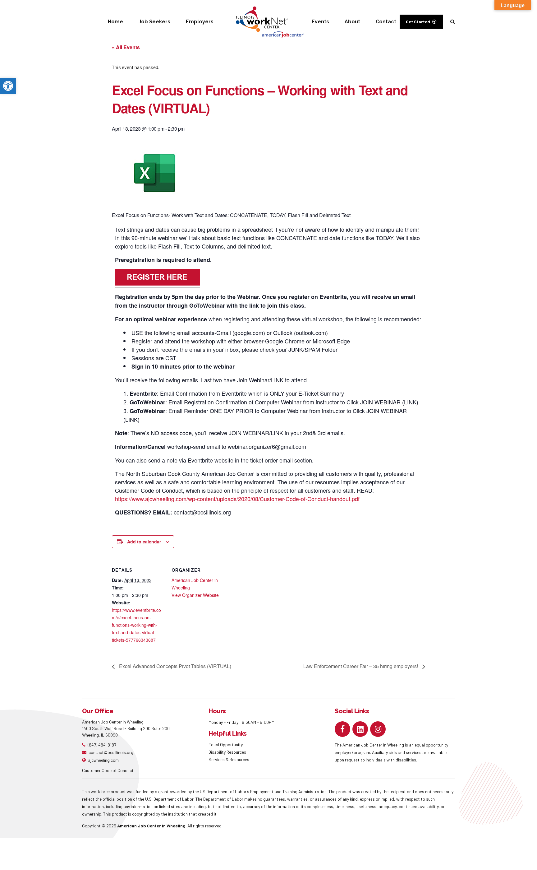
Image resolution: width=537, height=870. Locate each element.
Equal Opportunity (226, 744)
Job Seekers (154, 22)
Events (320, 22)
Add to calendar (144, 541)
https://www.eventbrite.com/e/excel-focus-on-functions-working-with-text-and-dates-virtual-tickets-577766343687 (136, 625)
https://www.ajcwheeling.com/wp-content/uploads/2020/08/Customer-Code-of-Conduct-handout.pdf (237, 499)
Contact (386, 22)
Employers (199, 22)
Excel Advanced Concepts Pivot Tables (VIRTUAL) (174, 666)
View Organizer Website (195, 595)
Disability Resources (227, 752)
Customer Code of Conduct (108, 770)
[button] (8, 86)
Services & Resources (229, 759)
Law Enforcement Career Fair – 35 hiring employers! (361, 666)
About (352, 22)
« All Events (126, 47)
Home (115, 22)
